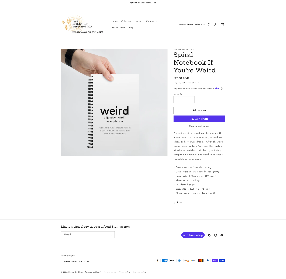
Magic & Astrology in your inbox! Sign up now (95, 226)
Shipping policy (139, 272)
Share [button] (179, 202)
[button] (209, 24)
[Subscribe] (111, 234)
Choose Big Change (76, 272)
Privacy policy (124, 272)
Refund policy (110, 272)
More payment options (199, 126)
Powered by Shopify (93, 272)
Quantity (178, 94)
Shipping (178, 83)
